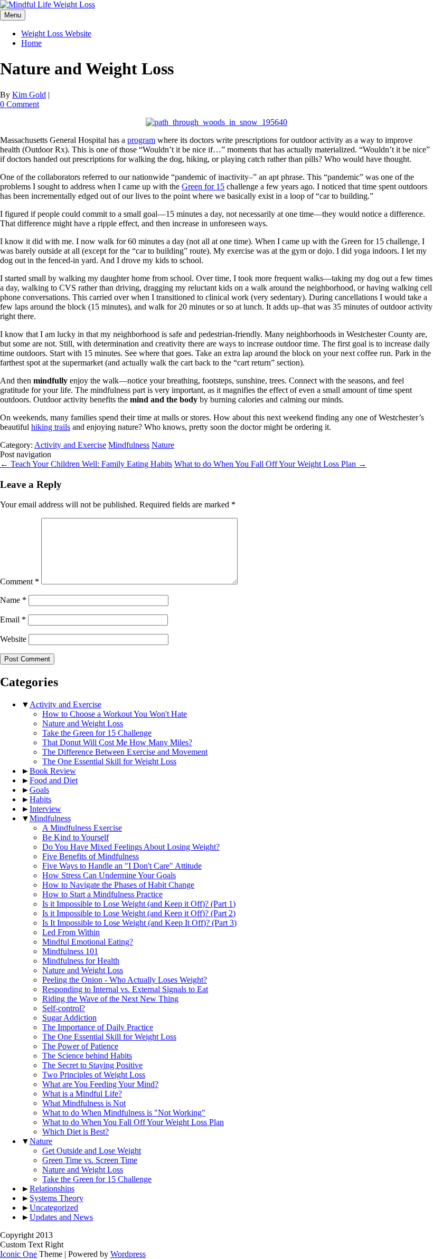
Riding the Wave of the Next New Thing (110, 998)
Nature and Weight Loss (82, 723)
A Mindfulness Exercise (82, 827)
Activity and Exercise (70, 444)
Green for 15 (203, 186)
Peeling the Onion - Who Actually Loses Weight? (124, 979)
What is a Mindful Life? (82, 1093)
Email (13, 619)
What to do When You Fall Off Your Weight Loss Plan (270, 463)
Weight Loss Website (56, 33)
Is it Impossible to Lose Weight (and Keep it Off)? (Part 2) (139, 913)
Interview (45, 808)
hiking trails (50, 426)
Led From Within (71, 932)
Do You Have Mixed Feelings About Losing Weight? (131, 846)
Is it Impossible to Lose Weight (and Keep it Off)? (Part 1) (139, 903)
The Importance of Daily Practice (97, 1027)
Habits (40, 799)
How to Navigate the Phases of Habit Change (118, 884)
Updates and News (61, 1217)
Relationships (52, 1188)
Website (13, 639)
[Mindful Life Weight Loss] (47, 4)
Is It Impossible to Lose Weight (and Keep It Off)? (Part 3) (139, 922)
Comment (19, 581)
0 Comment (19, 104)
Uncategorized (54, 1207)
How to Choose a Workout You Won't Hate (114, 713)
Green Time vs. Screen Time (89, 1160)
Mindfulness (128, 444)
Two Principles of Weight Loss (93, 1074)
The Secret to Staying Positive (92, 1065)
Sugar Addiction (69, 1017)
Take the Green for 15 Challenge (97, 732)
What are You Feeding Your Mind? (100, 1084)
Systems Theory (56, 1198)
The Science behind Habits (87, 1055)
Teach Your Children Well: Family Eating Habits (86, 463)
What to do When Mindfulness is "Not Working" (123, 1112)
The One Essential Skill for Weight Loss (109, 761)
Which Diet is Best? (75, 1131)
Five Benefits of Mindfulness (90, 856)
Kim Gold (29, 94)
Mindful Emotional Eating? (87, 941)
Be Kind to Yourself (75, 837)
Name (13, 599)
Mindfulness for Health (80, 960)
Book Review (53, 770)
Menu (12, 15)
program (141, 140)
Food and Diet (54, 780)
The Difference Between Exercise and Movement (125, 751)
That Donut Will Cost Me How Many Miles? (117, 742)
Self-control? (63, 1008)
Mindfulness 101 (70, 951)
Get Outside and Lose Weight (91, 1150)
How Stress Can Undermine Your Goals (109, 875)
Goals (39, 789)
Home (31, 43)
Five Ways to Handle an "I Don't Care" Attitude (122, 865)
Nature (163, 444)
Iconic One (18, 1254)
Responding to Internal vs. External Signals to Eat (125, 989)
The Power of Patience (80, 1046)
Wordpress (128, 1254)
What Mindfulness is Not (84, 1103)
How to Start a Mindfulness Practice (102, 894)
